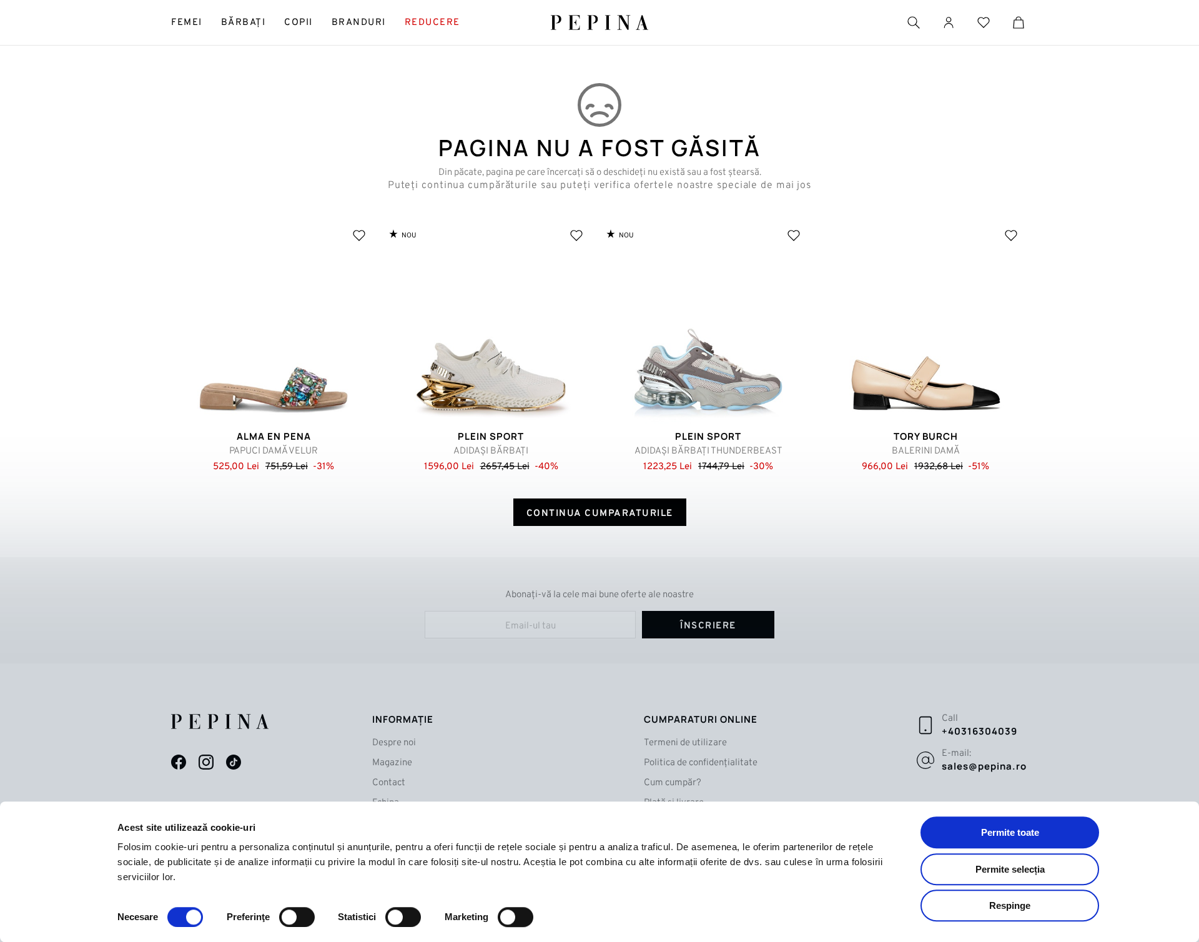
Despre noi (394, 743)
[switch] (297, 917)
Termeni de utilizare (685, 743)
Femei (186, 23)
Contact (388, 783)
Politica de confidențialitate (700, 763)
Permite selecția (1010, 869)
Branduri (359, 23)
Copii (298, 23)
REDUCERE (432, 23)
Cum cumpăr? (672, 783)
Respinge (1009, 905)
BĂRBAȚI (243, 23)
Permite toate (1010, 832)
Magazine (392, 763)
